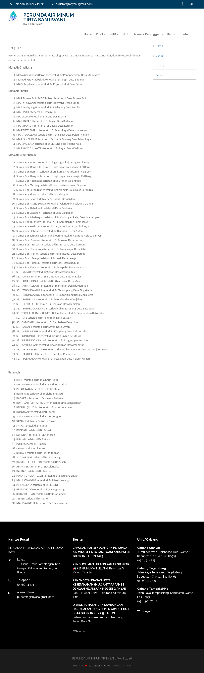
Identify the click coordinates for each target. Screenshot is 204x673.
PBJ (125, 34)
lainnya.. (81, 631)
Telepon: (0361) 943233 (28, 4)
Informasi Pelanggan (146, 34)
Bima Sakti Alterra (102, 666)
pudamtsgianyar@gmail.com (74, 4)
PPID (113, 34)
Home (88, 34)
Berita (171, 34)
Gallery (159, 65)
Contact (185, 34)
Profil (99, 34)
